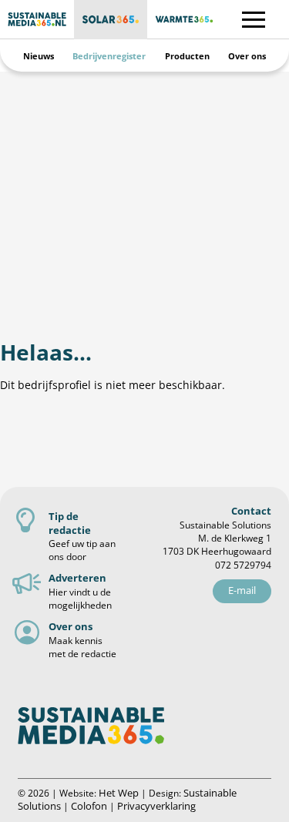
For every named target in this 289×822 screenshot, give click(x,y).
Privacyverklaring (156, 806)
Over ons (247, 56)
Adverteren (77, 578)
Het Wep (119, 793)
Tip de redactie (70, 522)
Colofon (89, 806)
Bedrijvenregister (109, 56)
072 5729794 (243, 565)
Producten (187, 56)
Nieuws (38, 56)
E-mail (242, 590)
